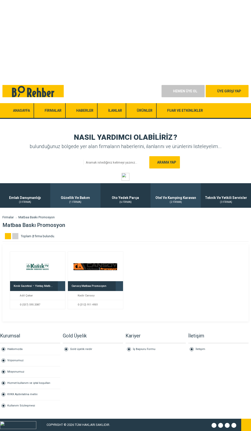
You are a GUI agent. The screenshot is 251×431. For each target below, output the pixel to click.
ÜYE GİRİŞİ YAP (229, 91)
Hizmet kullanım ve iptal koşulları (28, 383)
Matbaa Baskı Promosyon (36, 217)
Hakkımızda (15, 349)
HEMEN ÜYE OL (185, 91)
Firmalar (8, 217)
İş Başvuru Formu (144, 349)
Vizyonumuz (15, 360)
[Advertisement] (125, 34)
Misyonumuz (15, 371)
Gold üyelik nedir (81, 349)
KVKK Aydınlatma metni (22, 394)
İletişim (200, 349)
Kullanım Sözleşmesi (21, 405)
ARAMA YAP (166, 162)
